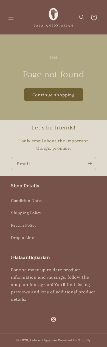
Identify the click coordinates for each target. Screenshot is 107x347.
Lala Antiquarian (43, 340)
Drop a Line (22, 237)
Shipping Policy (26, 212)
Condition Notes (27, 200)
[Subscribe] (90, 163)
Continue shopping (53, 94)
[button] (11, 17)
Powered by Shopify (74, 340)
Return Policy (24, 225)
